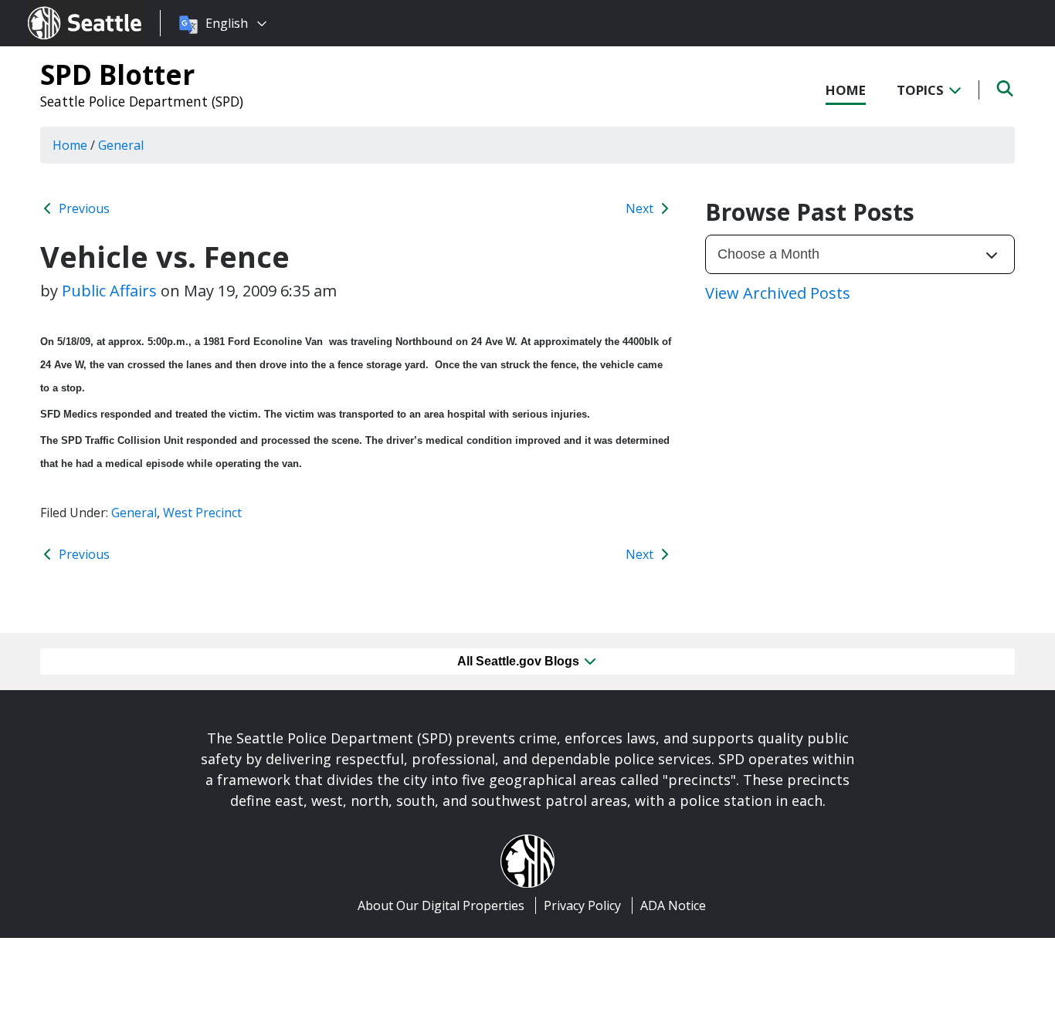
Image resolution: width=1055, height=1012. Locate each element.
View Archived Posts (777, 293)
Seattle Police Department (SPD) (141, 101)
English (226, 23)
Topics (922, 90)
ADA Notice (673, 905)
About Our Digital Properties (441, 905)
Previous (83, 208)
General (134, 512)
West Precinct (202, 512)
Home (846, 90)
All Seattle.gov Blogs (519, 661)
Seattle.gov (61, 8)
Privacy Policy (582, 905)
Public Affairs (109, 290)
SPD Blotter (117, 74)
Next (641, 208)
